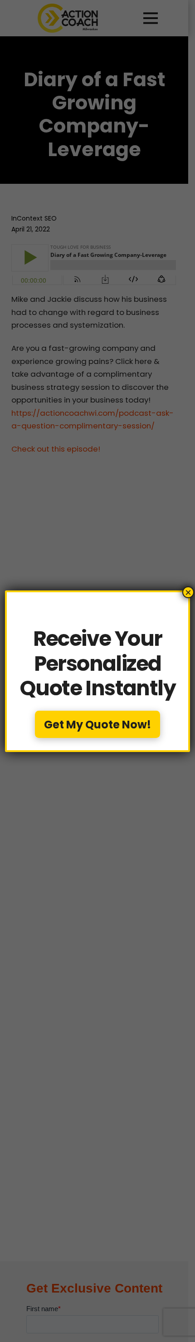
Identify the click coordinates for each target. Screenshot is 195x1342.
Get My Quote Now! (97, 724)
